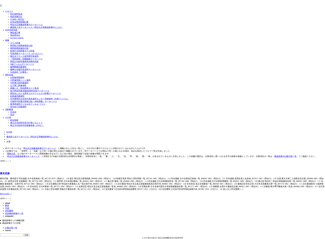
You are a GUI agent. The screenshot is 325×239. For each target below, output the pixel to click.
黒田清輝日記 (16, 17)
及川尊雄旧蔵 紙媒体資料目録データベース (29, 91)
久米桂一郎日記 (17, 19)
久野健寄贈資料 (17, 77)
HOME (9, 132)
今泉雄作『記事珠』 (19, 72)
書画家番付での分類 (11, 223)
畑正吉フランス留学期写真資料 (24, 56)
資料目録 (9, 75)
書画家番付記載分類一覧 (285, 156)
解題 (7, 205)
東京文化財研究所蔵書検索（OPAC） (27, 125)
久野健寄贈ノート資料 (20, 80)
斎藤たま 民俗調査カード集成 (24, 88)
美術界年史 (15, 35)
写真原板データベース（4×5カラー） (27, 53)
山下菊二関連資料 (18, 85)
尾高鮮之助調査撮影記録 (21, 45)
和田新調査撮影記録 (19, 48)
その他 (8, 117)
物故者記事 (15, 33)
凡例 (7, 208)
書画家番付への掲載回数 (13, 220)
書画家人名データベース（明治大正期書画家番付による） (36, 27)
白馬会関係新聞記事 (19, 22)
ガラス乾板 (15, 43)
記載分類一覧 (11, 228)
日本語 (13, 112)
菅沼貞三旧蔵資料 (18, 107)
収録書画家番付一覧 (14, 213)
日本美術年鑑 (11, 30)
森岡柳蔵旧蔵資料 (18, 67)
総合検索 (14, 120)
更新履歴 (9, 211)
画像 (7, 40)
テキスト (9, 11)
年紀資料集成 (16, 14)
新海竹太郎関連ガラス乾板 (22, 51)
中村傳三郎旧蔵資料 (19, 83)
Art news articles (17, 38)
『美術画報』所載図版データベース (26, 59)
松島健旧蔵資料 (17, 96)
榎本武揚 (5, 173)
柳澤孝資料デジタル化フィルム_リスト (28, 104)
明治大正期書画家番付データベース (26, 25)
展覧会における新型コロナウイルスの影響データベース (35, 93)
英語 (12, 115)
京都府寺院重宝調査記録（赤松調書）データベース (33, 101)
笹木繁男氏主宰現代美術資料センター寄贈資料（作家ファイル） (39, 99)
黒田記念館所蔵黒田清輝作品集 (24, 61)
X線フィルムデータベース (22, 64)
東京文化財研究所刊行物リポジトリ (26, 123)
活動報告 (9, 109)
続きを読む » (6, 194)
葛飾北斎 (11, 154)
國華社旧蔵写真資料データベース (25, 69)
